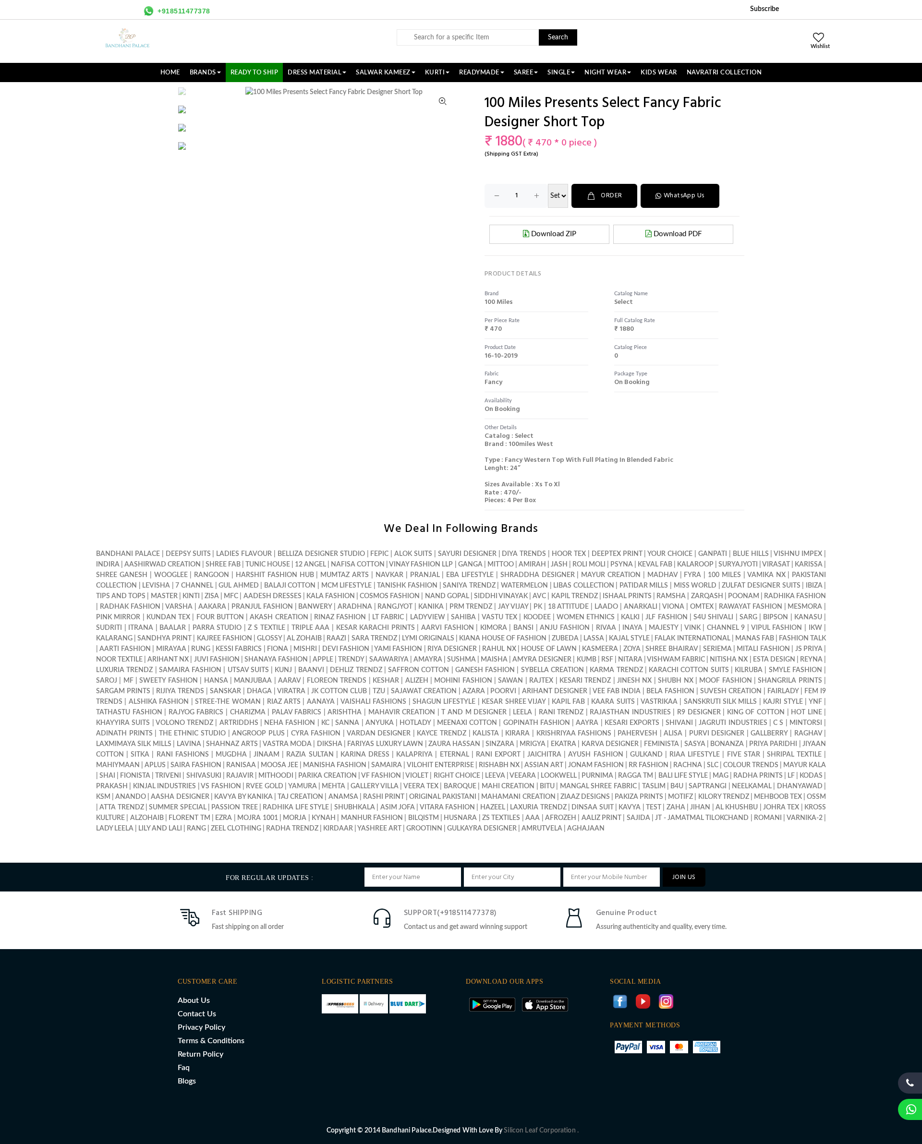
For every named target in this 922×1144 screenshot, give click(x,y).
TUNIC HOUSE (267, 564)
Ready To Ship (254, 72)
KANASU (808, 617)
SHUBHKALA (354, 807)
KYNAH (324, 818)
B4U (676, 786)
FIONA (277, 649)
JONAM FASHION (596, 765)
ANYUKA (379, 723)
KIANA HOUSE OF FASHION (502, 638)
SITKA (140, 754)
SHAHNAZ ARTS (231, 744)
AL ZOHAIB (304, 638)
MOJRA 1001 (257, 818)
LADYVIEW (427, 617)
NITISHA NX (729, 659)
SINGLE (558, 72)
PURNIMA (597, 775)
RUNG (200, 649)
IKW (815, 628)
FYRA (692, 575)
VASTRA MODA (287, 744)
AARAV (289, 680)
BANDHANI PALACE (128, 554)
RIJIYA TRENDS (180, 691)
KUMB (586, 659)
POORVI (503, 691)
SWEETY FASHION (168, 680)
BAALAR (172, 628)
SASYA (694, 744)
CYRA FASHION (316, 733)
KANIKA (431, 606)
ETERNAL (454, 754)
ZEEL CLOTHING (236, 828)
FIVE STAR (743, 754)
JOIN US (684, 877)
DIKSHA (329, 744)
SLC (712, 765)
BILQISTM (423, 818)
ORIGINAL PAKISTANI (442, 797)
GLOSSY (269, 638)
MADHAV (662, 575)
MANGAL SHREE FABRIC (598, 786)
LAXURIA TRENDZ (538, 807)
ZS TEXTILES (501, 818)
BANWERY (315, 606)
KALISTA (486, 733)
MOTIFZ (680, 797)
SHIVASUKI (203, 775)
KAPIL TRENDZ (574, 596)
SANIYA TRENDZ (469, 585)
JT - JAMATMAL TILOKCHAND (702, 818)
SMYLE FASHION (795, 670)
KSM (103, 797)
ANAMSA (343, 797)
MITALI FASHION (763, 649)
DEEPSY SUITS (188, 554)
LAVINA (189, 744)
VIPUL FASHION (776, 628)
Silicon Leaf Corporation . (541, 1130)
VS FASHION (221, 786)
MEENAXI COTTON (467, 723)
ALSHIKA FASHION (159, 701)
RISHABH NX (499, 765)
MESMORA (805, 606)
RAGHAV (808, 733)
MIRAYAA (171, 649)
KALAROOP (695, 564)
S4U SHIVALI (713, 617)
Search (558, 37)
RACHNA (687, 765)
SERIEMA (717, 649)
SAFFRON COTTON (418, 670)
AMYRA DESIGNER (541, 659)
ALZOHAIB (147, 818)
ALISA (673, 733)
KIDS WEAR (659, 72)
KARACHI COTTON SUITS (689, 670)
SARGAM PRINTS (123, 691)
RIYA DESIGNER (452, 649)
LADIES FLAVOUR (244, 554)
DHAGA (259, 691)
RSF (607, 659)
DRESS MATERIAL (314, 72)
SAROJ (106, 680)
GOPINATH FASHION (536, 723)
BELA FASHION (670, 691)
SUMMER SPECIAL (177, 807)
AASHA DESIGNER (180, 797)
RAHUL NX (499, 649)
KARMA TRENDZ (616, 670)
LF (791, 775)
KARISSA (809, 564)
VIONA (673, 606)
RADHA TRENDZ (292, 828)
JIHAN (701, 807)
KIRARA (517, 733)
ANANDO (130, 797)
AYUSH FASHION (595, 754)
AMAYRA (427, 659)
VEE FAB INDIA (617, 691)
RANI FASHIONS (183, 754)
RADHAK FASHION (130, 606)
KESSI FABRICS (239, 649)
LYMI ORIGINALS (428, 638)
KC (325, 723)
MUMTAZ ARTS (344, 575)
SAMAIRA (386, 765)
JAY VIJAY (513, 606)
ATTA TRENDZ (121, 807)
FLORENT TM (189, 818)
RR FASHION (648, 765)
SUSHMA (461, 659)
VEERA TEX (420, 786)
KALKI (630, 617)
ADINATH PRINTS (124, 733)
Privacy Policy (201, 1027)
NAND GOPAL (447, 596)
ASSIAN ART (543, 765)
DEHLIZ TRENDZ (356, 670)
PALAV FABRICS (297, 712)
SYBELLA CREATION (552, 670)
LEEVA (495, 775)
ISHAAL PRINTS (627, 596)
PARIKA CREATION (327, 775)
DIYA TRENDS (524, 554)
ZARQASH (707, 596)
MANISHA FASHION (334, 765)
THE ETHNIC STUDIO (192, 733)
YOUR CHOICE (669, 554)
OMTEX (702, 606)
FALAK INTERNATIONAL (692, 638)
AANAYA (321, 701)
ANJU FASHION (565, 628)
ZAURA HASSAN (454, 744)
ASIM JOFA (397, 807)
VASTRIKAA (659, 701)
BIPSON (775, 617)
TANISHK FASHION (407, 585)
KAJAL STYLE (629, 638)
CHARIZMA (248, 712)
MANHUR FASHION (372, 818)
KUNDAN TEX (168, 617)
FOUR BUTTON (220, 617)
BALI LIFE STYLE (683, 775)
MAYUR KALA (804, 765)
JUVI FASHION (217, 659)
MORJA (294, 818)
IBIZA (814, 585)
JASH (559, 564)
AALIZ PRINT (601, 818)
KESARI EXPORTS (632, 723)
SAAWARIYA (389, 659)
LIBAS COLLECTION (583, 585)
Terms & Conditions (211, 1041)
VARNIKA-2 (805, 818)
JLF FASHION (666, 617)
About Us (194, 1000)
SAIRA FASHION (195, 765)
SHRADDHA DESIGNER (537, 575)
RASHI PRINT (383, 797)
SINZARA (499, 744)
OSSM (816, 797)
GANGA (470, 564)
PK (538, 606)
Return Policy (200, 1054)
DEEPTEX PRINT (617, 554)
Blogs (187, 1081)
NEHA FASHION (289, 723)
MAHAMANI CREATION (518, 797)
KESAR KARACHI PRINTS (375, 628)
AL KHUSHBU (737, 807)
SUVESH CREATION (731, 691)
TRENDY (351, 659)
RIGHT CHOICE (457, 775)
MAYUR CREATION (611, 575)
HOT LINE (806, 712)
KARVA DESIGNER (610, 744)
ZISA (212, 596)
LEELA (522, 712)
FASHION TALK (802, 638)
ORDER (611, 195)
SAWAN (510, 680)
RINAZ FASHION (340, 617)
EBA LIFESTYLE (470, 575)
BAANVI (311, 670)
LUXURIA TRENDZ (124, 670)
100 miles (499, 302)
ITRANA (140, 628)
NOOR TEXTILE (119, 659)
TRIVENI (168, 775)
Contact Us (197, 1014)
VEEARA (523, 775)
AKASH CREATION (279, 617)
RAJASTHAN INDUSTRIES (630, 712)
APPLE (323, 659)
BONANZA (727, 744)
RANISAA (241, 765)
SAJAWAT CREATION (424, 691)
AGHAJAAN (586, 828)
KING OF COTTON (756, 712)
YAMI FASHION (398, 649)
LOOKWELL (559, 775)
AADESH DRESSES (272, 596)
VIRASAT (776, 564)
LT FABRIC (388, 617)
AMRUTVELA (542, 828)
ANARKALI (640, 606)
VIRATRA (291, 691)
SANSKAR (225, 691)
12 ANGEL (310, 564)
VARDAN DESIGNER (379, 733)
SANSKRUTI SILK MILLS (720, 701)
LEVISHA (156, 585)
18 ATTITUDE (568, 606)
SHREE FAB (223, 564)
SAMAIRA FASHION (190, 670)
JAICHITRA (544, 754)
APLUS (155, 765)
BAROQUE (460, 786)
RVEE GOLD (264, 786)
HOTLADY (415, 723)
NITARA (630, 659)
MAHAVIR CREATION (402, 712)
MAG (720, 775)
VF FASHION (381, 775)
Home (170, 72)
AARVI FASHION (447, 628)
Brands (203, 72)
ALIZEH (416, 680)
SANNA (347, 723)
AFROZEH (560, 818)
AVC (539, 596)
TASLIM (654, 786)
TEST (653, 807)
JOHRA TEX (781, 807)
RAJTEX (541, 680)
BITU (547, 786)
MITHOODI (275, 775)
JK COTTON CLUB (339, 691)
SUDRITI (109, 628)
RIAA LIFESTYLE (694, 754)
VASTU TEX (499, 617)
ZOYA (632, 649)
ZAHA (677, 807)
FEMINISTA (661, 744)
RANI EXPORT (498, 754)
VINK (692, 628)
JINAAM (266, 754)
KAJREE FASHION (224, 638)
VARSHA (179, 606)
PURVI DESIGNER (717, 733)
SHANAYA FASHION (276, 659)
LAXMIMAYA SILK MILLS (133, 744)
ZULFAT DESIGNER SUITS (761, 585)
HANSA (216, 680)
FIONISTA (135, 775)
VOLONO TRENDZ (184, 723)
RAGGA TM (635, 775)
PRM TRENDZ (471, 606)
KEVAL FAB (655, 564)
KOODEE (537, 617)
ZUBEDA (565, 638)
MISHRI (305, 649)
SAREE (524, 72)
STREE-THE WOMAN (227, 701)
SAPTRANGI (708, 786)
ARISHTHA (345, 712)
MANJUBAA (253, 680)
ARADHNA (355, 606)
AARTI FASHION (124, 649)
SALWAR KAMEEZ (383, 72)
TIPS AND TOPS (121, 596)
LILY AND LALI (160, 828)
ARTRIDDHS (238, 723)
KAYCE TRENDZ (441, 733)
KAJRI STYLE (782, 701)
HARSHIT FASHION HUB (275, 575)
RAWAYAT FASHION (750, 606)
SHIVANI (679, 723)
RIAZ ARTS (284, 701)
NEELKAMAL (752, 786)
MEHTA (333, 786)
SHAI (107, 775)
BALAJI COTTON (290, 585)
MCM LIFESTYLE (346, 585)
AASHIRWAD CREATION (162, 564)
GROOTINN (424, 828)
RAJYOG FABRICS (196, 712)
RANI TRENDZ (561, 712)
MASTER (164, 596)
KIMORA (493, 628)
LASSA (593, 638)
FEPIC (379, 554)
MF (128, 680)
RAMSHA (671, 596)
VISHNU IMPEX (798, 554)
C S (778, 723)
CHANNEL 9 (726, 628)
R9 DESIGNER (699, 712)
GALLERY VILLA (374, 786)
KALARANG (114, 638)
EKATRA (563, 744)
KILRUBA (749, 670)
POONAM (743, 596)
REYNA (811, 659)
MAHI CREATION (508, 786)
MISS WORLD (695, 585)
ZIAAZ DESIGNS (585, 797)
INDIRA (108, 564)
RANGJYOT (394, 606)
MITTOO (500, 564)
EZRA (223, 818)
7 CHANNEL (194, 585)
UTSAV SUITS (248, 670)
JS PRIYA (809, 649)
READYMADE (479, 72)
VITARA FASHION (447, 807)
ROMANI (768, 818)
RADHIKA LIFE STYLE (296, 807)
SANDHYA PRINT (164, 638)
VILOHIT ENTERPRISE (440, 765)
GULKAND (646, 754)
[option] (200, 96)
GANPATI (712, 554)
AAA (532, 818)
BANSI (523, 628)
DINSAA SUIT (592, 807)
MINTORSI (805, 723)
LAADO (606, 606)
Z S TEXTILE (266, 628)
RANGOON (211, 575)
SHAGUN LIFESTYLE (443, 701)
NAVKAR (389, 575)
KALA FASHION (330, 596)
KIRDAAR (338, 828)
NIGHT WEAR (605, 72)
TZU (379, 691)
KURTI (435, 72)
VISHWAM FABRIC (676, 659)
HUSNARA (460, 818)
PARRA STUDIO (217, 628)
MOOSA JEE (279, 765)
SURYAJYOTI (738, 564)
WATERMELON (524, 585)
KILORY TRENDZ (723, 797)
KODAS (811, 775)
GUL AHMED (238, 585)
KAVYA (630, 807)
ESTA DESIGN (774, 659)
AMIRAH (532, 564)
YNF (815, 701)
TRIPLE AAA (310, 628)
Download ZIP (552, 234)
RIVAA (606, 628)
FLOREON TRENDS (336, 680)
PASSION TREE (235, 807)
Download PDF (677, 234)
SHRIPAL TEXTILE (794, 754)
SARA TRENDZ (374, 638)
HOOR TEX (569, 554)
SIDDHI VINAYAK (501, 596)
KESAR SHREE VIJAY (514, 701)
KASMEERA (600, 649)
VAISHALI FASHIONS (373, 701)
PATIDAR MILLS (643, 585)
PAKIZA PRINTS (640, 797)
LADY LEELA (114, 828)
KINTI (191, 596)
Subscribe (764, 9)
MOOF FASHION (725, 680)
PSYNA (621, 564)
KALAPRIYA (414, 754)
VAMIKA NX (766, 575)
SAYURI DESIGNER (467, 554)
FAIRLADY (783, 691)
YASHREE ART (379, 828)
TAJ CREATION (300, 797)
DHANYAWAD (800, 786)
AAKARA (212, 606)
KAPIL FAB (568, 701)
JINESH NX (634, 680)
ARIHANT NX (168, 659)
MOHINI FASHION (463, 680)
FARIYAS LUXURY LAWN (385, 744)
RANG (196, 828)
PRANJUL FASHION (262, 606)
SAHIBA (463, 617)
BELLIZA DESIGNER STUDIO (321, 554)
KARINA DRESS (364, 754)
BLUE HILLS (751, 554)
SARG (748, 617)
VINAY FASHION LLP (421, 564)
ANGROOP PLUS (258, 733)
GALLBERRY (769, 733)
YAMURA (302, 786)
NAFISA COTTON (358, 564)
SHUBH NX (675, 680)
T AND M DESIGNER (474, 712)
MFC (231, 596)
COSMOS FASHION (390, 596)
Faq (184, 1068)
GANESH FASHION (485, 670)
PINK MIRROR (118, 617)
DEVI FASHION (345, 649)
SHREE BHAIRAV (671, 649)
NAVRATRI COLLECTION (724, 72)
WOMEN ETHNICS (586, 617)
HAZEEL (492, 807)
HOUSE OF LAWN (549, 649)
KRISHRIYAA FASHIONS (574, 733)
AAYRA (587, 723)
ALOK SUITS (413, 554)
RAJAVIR (240, 775)
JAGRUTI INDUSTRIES (733, 723)
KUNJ (283, 670)
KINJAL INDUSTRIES (164, 786)
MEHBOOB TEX (778, 797)
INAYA (632, 628)
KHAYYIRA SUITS (123, 723)
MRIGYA (533, 744)
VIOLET (416, 775)
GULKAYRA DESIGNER (482, 828)
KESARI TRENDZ (585, 680)
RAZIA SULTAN (309, 754)
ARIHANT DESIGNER (554, 691)
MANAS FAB (754, 638)
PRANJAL (425, 575)
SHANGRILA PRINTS (790, 680)
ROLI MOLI (589, 564)
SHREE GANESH (121, 575)
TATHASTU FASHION (129, 712)
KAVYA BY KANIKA (243, 797)
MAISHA (494, 659)
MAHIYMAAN (118, 765)
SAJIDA (638, 818)
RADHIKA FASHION (795, 596)
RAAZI (336, 638)
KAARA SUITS (612, 701)
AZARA (473, 691)
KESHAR (386, 680)
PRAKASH (112, 786)
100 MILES (724, 575)
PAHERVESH (637, 733)
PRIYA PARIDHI (773, 744)
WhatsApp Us (684, 195)
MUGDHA (231, 754)
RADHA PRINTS (758, 775)
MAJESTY (663, 628)
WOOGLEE (171, 575)
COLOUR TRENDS (750, 765)
